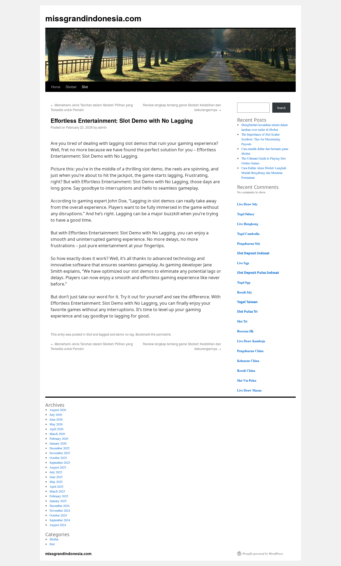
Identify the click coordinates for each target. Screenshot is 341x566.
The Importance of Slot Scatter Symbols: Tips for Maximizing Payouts (260, 139)
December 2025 (60, 448)
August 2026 (58, 410)
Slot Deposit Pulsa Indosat (258, 272)
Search (281, 107)
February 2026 (59, 438)
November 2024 (60, 510)
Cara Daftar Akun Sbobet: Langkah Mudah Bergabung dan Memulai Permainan (263, 173)
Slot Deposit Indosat (253, 253)
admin (102, 127)
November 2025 (60, 453)
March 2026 (57, 433)
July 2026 (56, 414)
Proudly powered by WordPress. (263, 553)
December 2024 (60, 505)
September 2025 (60, 462)
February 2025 (59, 496)
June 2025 (56, 477)
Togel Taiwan (247, 302)
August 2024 (58, 525)
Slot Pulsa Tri (247, 311)
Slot (85, 86)
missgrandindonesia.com (93, 18)
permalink (163, 334)
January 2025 (58, 501)
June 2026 (56, 419)
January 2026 (58, 443)
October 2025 (58, 457)
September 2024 (60, 520)
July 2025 (56, 472)
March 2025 (57, 491)
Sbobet (71, 86)
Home (55, 86)
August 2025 (58, 467)
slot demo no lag (122, 334)
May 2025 (56, 481)
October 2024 (58, 515)
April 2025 (56, 486)
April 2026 (56, 429)
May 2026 (56, 424)
